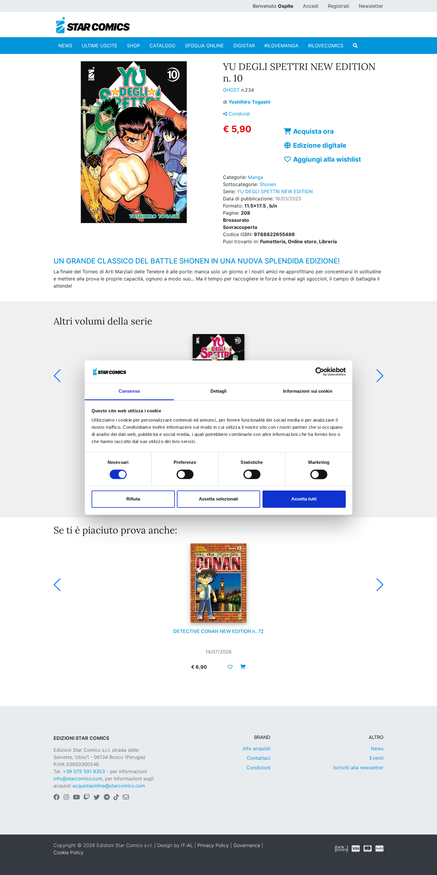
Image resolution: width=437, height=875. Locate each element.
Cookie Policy (69, 852)
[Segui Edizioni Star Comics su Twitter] (97, 798)
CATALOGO (162, 46)
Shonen (268, 184)
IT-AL (187, 845)
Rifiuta (133, 499)
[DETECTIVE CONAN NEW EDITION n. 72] (218, 583)
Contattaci (259, 758)
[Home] (93, 25)
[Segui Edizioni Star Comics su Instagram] (66, 798)
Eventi (376, 758)
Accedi (310, 6)
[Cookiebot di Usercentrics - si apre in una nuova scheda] (320, 371)
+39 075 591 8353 (84, 771)
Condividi (238, 114)
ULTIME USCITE (99, 46)
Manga (255, 177)
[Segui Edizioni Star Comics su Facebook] (57, 798)
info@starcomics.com (78, 779)
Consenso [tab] (129, 391)
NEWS (65, 46)
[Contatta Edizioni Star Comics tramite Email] (126, 798)
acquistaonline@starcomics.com (109, 786)
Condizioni (258, 768)
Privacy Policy (213, 845)
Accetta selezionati (218, 499)
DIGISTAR (244, 46)
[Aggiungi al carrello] (241, 667)
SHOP (133, 46)
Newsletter (371, 6)
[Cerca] (355, 46)
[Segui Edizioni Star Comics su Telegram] (107, 798)
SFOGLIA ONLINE (204, 46)
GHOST (232, 90)
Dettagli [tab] (218, 391)
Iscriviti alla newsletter (358, 768)
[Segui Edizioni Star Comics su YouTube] (76, 798)
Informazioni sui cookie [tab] (307, 391)
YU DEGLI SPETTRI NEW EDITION (275, 191)
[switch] (185, 474)
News (377, 748)
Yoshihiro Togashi (249, 102)
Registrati (338, 6)
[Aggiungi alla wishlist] (230, 667)
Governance (246, 845)
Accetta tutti (304, 499)
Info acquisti (257, 748)
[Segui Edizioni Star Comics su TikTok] (116, 798)
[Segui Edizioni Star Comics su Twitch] (87, 798)
